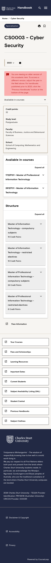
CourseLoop (43, 559)
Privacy (12, 545)
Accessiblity (14, 531)
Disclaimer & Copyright (19, 518)
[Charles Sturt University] (8, 9)
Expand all (39, 167)
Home (4, 18)
